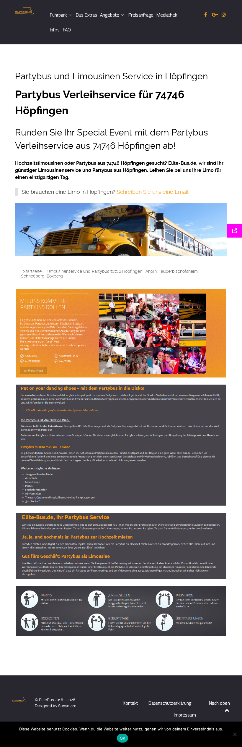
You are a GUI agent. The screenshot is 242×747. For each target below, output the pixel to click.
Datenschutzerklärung (169, 702)
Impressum (185, 714)
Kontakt (130, 702)
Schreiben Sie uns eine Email (153, 192)
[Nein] (235, 734)
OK (122, 738)
